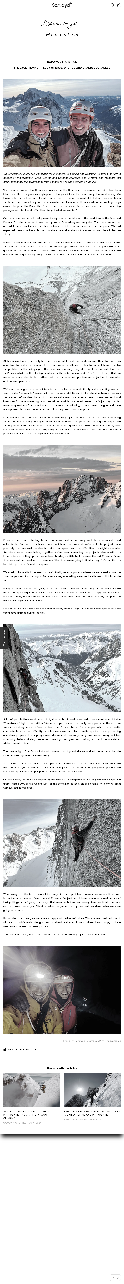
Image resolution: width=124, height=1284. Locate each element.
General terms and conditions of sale (87, 1212)
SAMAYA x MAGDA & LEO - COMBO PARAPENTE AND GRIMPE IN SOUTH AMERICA (26, 1114)
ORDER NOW (73, 1185)
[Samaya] (62, 5)
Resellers (8, 1196)
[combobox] (115, 1277)
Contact (8, 1185)
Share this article (22, 1049)
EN (113, 1277)
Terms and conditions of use (82, 1222)
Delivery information (77, 1190)
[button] (112, 5)
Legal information (75, 1206)
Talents (7, 1206)
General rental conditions (80, 1217)
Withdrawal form (75, 1201)
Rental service (12, 1190)
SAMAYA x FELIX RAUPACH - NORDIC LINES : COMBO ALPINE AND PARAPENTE (92, 1113)
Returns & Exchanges (78, 1196)
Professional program (16, 1201)
